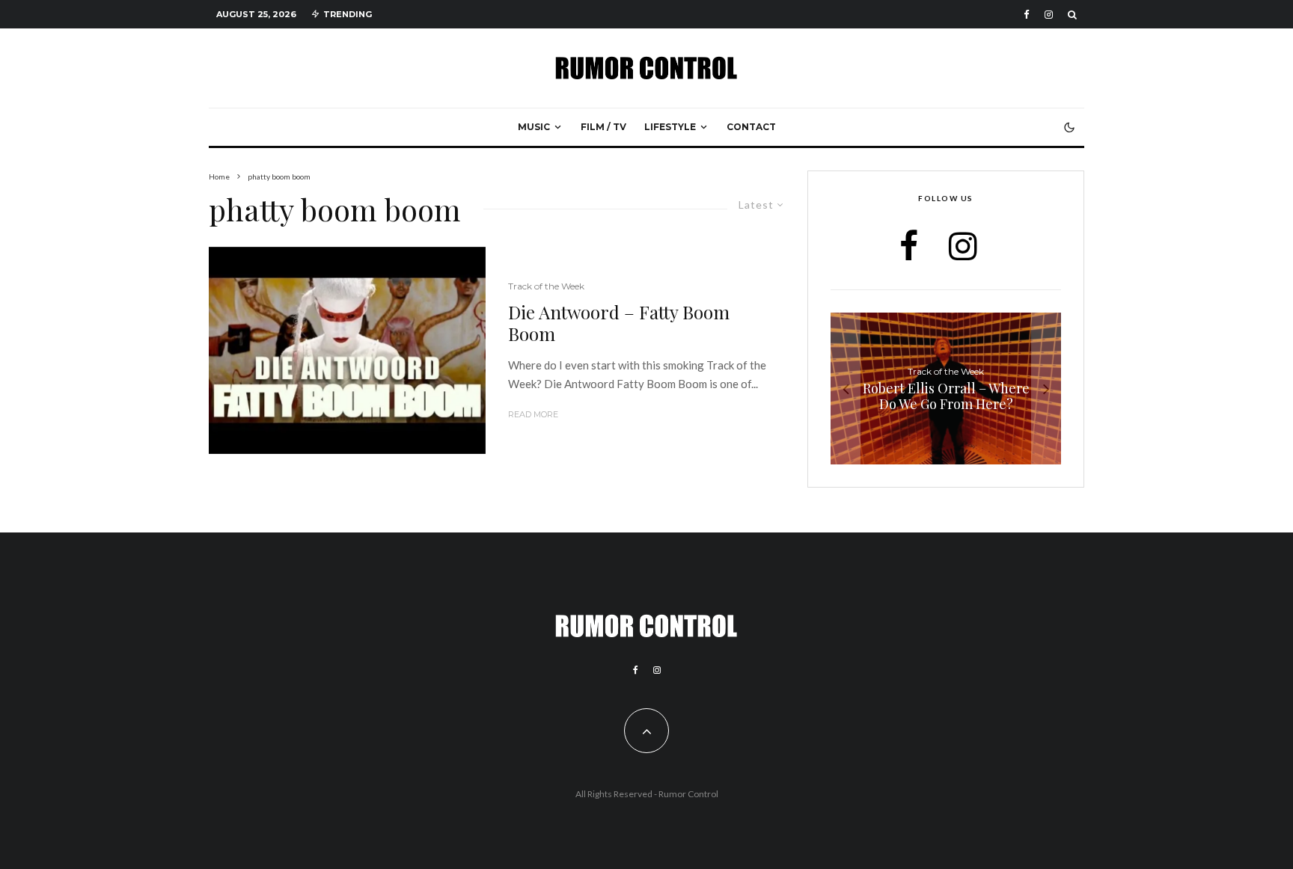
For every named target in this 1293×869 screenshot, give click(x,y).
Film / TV (603, 126)
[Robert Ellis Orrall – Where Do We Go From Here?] (946, 388)
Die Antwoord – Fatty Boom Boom (619, 323)
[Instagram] (1048, 14)
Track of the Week (546, 286)
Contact (751, 126)
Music (534, 126)
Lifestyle (670, 126)
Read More (533, 414)
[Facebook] (1026, 14)
